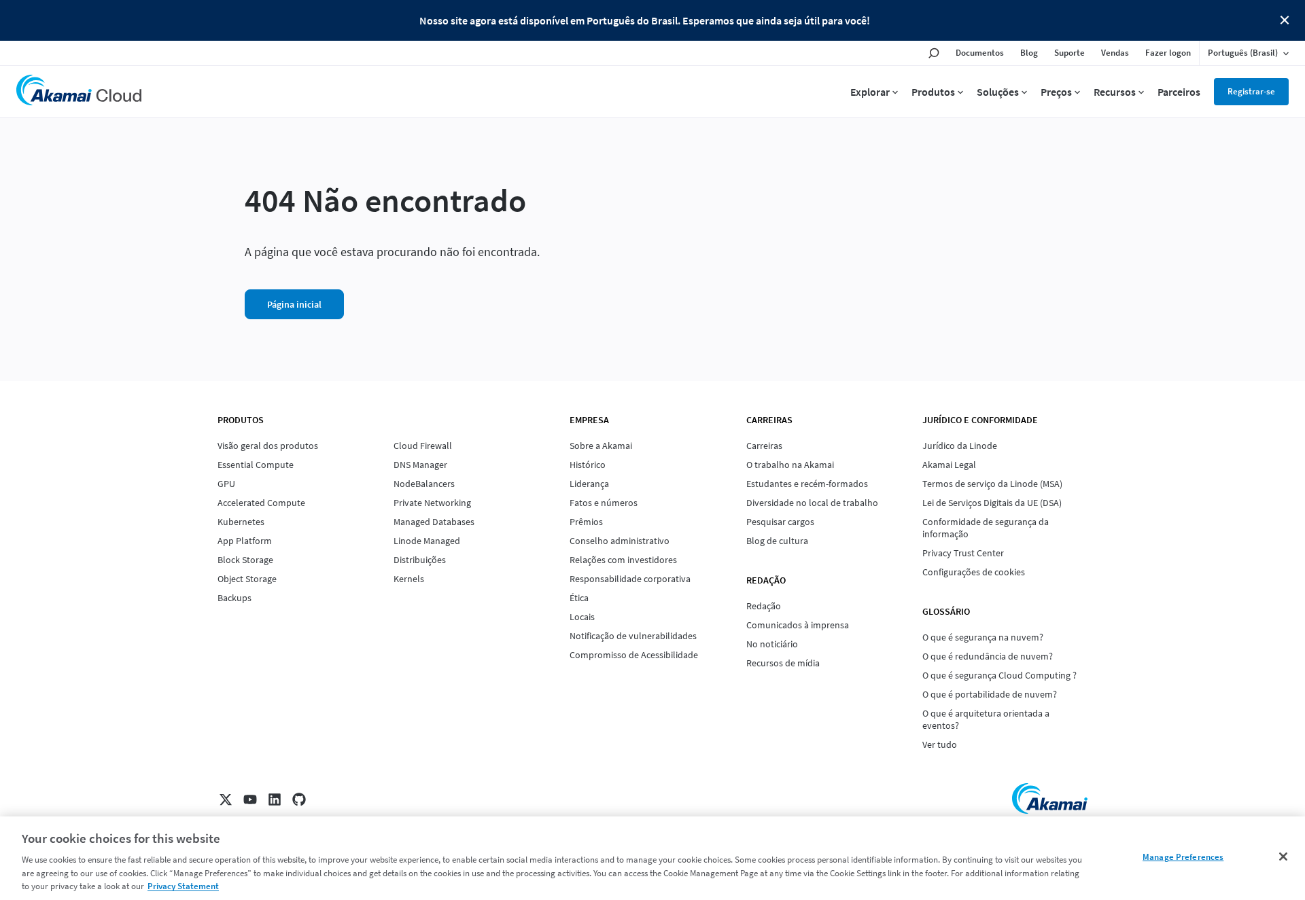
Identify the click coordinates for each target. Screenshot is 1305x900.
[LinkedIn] (274, 799)
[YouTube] (250, 799)
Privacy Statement (183, 886)
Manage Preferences (1183, 857)
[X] (226, 799)
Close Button (1284, 20)
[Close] (1283, 856)
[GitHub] (299, 799)
